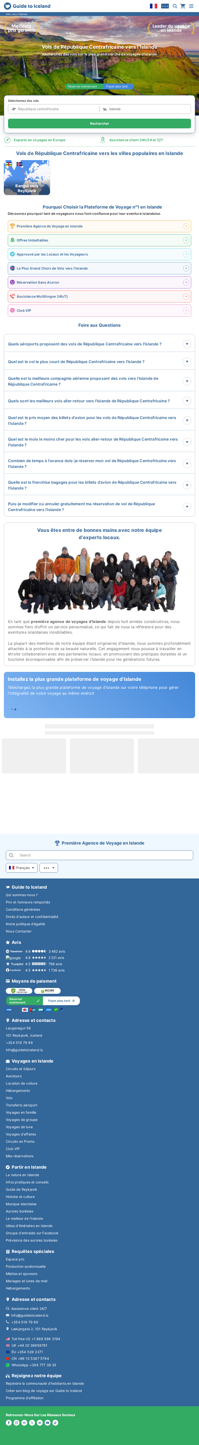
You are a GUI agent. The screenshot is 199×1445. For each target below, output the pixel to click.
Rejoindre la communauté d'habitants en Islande (45, 1383)
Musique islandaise (21, 1204)
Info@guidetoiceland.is (29, 1315)
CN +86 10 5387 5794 (30, 1358)
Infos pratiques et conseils (27, 1182)
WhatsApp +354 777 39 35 (34, 1365)
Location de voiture (21, 1083)
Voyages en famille (21, 1112)
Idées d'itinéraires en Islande (29, 1226)
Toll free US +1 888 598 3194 (36, 1339)
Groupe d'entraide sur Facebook (32, 1233)
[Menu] (191, 6)
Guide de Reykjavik (21, 1189)
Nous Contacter (19, 931)
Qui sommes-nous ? (22, 895)
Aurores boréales (19, 1211)
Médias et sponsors (22, 1274)
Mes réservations (19, 1156)
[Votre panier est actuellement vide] (182, 6)
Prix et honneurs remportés (28, 902)
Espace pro (15, 1259)
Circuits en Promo (20, 1141)
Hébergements (18, 1090)
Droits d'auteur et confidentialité (32, 917)
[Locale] (153, 6)
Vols (9, 1098)
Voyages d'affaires (21, 1134)
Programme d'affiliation (25, 1398)
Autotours (14, 1076)
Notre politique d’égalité (25, 924)
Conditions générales (23, 909)
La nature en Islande (22, 1175)
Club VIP (13, 1149)
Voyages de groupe (22, 1120)
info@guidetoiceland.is (24, 1050)
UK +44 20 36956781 (30, 1345)
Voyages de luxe (19, 1127)
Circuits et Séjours (20, 1069)
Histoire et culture (20, 1197)
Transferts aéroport (21, 1105)
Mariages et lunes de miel (26, 1281)
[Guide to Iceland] (27, 6)
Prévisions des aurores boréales (32, 1240)
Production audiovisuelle (26, 1266)
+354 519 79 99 (19, 1043)
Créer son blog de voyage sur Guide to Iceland (44, 1391)
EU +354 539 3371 (27, 1352)
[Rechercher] (175, 6)
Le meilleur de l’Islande (24, 1218)
